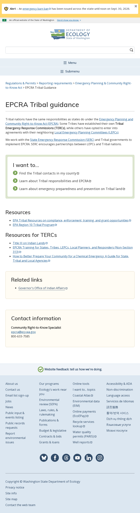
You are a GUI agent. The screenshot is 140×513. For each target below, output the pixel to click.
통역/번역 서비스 (117, 413)
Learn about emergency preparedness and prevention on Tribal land (70, 189)
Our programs (49, 384)
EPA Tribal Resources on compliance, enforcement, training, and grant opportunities (71, 220)
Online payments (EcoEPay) (84, 413)
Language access (118, 395)
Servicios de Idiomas (120, 401)
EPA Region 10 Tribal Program (33, 225)
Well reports (81, 442)
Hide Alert (127, 7)
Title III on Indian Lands (29, 243)
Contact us (12, 390)
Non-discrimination (119, 390)
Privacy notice (14, 487)
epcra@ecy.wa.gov (23, 332)
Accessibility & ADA (119, 384)
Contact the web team (20, 505)
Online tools (81, 384)
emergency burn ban (35, 8)
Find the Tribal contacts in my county (47, 173)
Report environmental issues (15, 437)
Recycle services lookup (83, 424)
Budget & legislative (52, 431)
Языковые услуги (118, 425)
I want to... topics (84, 390)
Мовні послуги (116, 431)
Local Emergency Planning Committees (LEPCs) (86, 132)
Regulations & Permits (20, 83)
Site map (11, 499)
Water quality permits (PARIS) (83, 434)
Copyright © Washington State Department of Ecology (42, 482)
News (9, 407)
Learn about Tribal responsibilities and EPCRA (53, 181)
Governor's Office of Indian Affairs (41, 288)
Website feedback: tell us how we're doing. (73, 369)
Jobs (8, 401)
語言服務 (112, 407)
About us (11, 384)
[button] (70, 62)
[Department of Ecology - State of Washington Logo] (70, 34)
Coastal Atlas (81, 395)
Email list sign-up (17, 395)
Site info (11, 493)
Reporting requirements (55, 83)
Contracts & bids (50, 436)
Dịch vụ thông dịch (119, 419)
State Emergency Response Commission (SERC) (62, 140)
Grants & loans (49, 442)
